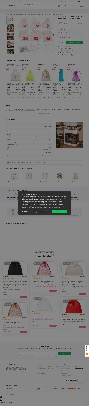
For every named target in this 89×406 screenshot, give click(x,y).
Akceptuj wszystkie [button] (59, 211)
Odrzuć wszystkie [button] (43, 211)
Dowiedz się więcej (56, 207)
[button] (25, 211)
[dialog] (44, 203)
